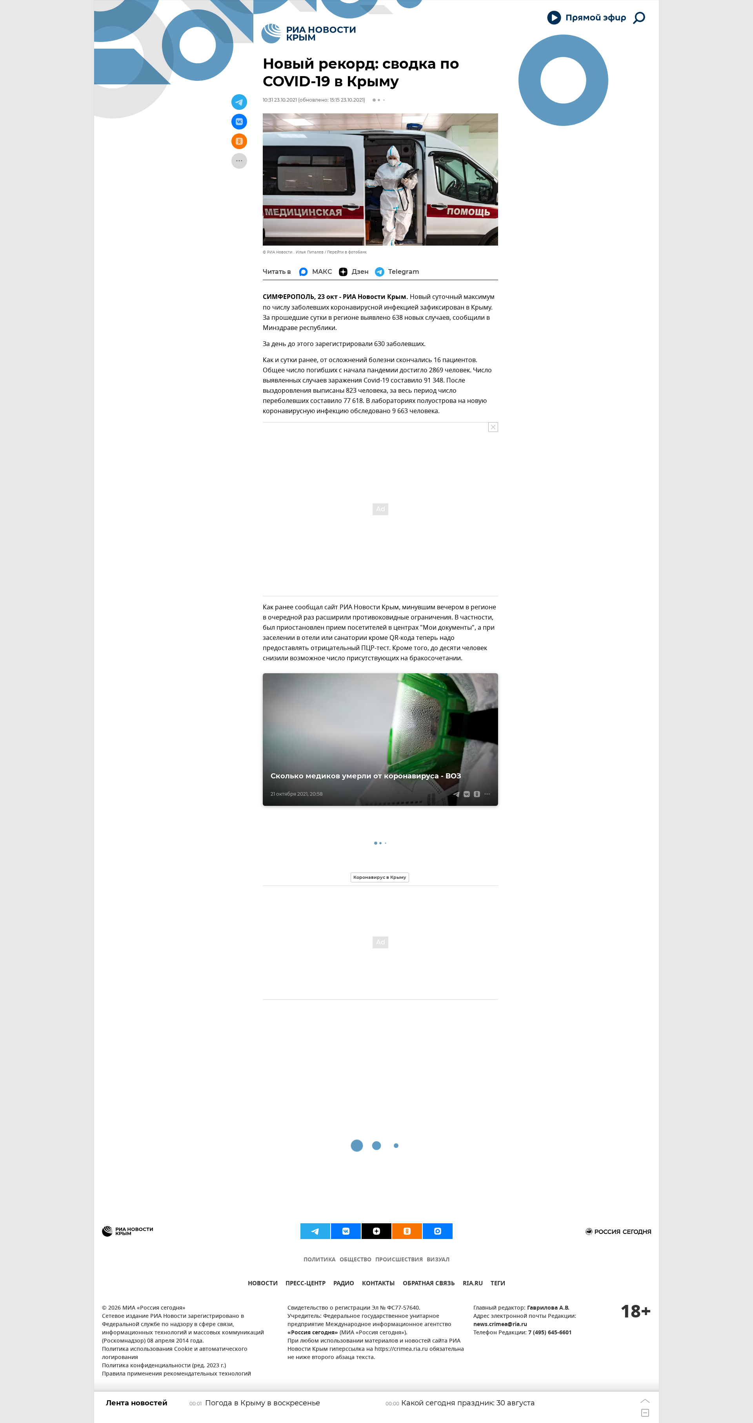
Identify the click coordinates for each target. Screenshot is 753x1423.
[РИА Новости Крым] (308, 33)
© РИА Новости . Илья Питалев (293, 252)
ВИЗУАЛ (438, 1259)
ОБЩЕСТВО (355, 1259)
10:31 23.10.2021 (280, 100)
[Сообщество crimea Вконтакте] (346, 1231)
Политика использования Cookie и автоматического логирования (174, 1353)
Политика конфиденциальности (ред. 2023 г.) (164, 1365)
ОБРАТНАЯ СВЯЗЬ (429, 1284)
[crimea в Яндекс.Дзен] (376, 1231)
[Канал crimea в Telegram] (315, 1231)
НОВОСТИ (263, 1284)
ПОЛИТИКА (320, 1259)
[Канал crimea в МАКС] (438, 1231)
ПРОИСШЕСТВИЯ (399, 1259)
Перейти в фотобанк (347, 252)
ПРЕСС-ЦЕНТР (306, 1284)
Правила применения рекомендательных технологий (176, 1374)
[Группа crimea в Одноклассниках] (407, 1231)
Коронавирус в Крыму (379, 877)
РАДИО (343, 1284)
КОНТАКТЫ (378, 1284)
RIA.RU (473, 1284)
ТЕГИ (498, 1284)
